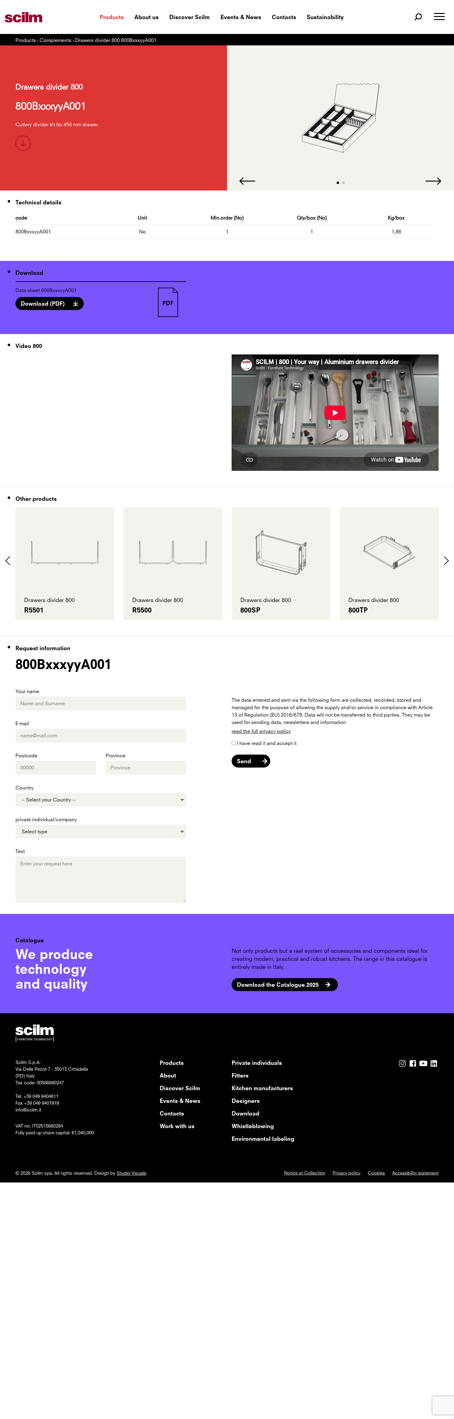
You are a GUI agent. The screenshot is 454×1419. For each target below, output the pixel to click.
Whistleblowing (253, 1125)
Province (115, 755)
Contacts (284, 16)
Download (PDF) (43, 303)
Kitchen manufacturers (262, 1087)
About (168, 1075)
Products (112, 16)
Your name (27, 691)
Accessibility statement (415, 1172)
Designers (246, 1100)
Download (245, 1113)
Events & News (241, 16)
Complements (56, 40)
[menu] (439, 17)
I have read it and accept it (266, 743)
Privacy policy (346, 1172)
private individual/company (46, 819)
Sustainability (325, 16)
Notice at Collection (304, 1172)
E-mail (22, 723)
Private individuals (257, 1062)
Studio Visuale (131, 1173)
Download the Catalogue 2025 (278, 984)
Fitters (240, 1075)
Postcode (26, 755)
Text (20, 851)
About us (146, 16)
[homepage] (38, 17)
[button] (338, 183)
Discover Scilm (189, 16)
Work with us (177, 1125)
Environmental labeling (263, 1138)
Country (24, 788)
